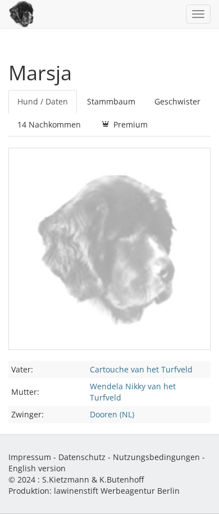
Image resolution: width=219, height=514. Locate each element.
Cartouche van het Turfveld (141, 369)
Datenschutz (82, 457)
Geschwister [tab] (177, 101)
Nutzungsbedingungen (156, 457)
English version (37, 468)
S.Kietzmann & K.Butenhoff (93, 479)
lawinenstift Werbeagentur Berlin (117, 490)
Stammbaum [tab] (111, 101)
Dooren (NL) (112, 414)
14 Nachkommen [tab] (49, 124)
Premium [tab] (129, 124)
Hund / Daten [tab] (42, 101)
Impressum (29, 457)
